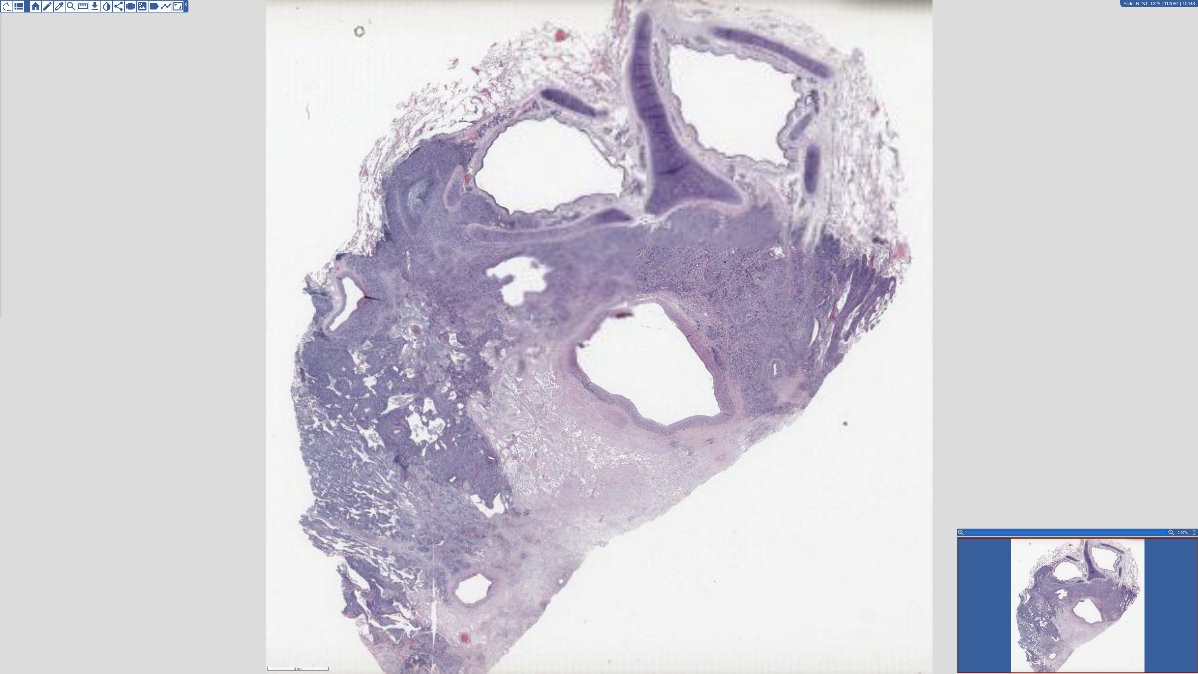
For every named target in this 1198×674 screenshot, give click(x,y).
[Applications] (6, 6)
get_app (94, 6)
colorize (59, 6)
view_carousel (130, 6)
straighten (83, 6)
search (71, 6)
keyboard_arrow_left (186, 4)
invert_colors (106, 6)
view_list (18, 6)
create (47, 6)
